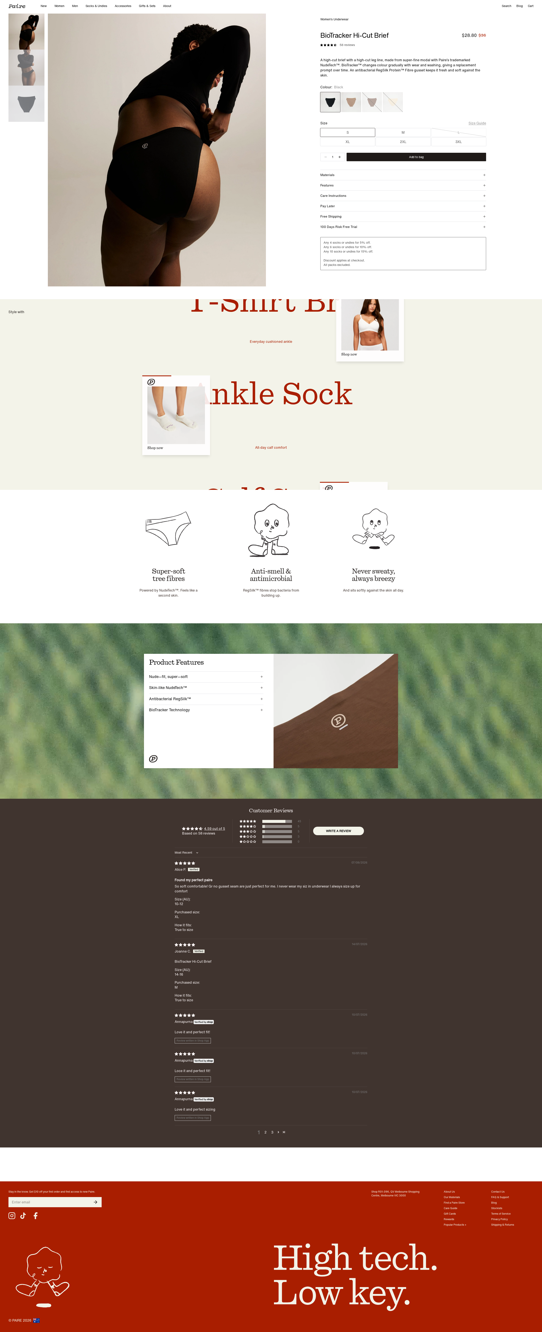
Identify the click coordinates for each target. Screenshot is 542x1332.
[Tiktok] (23, 1215)
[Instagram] (11, 1215)
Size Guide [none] (477, 123)
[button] (248, 821)
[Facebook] (35, 1215)
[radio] (330, 102)
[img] (185, 863)
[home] (24, 6)
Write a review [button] (338, 831)
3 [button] (272, 1132)
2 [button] (265, 1132)
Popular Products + (455, 1224)
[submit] (95, 1202)
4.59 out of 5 (214, 828)
